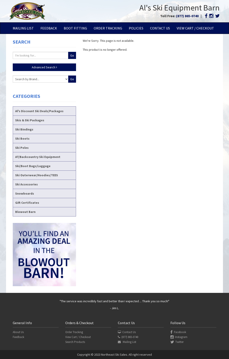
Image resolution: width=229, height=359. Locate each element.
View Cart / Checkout (195, 28)
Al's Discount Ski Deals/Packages (39, 111)
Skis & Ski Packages (29, 120)
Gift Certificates (27, 203)
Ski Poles (22, 148)
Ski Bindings (24, 129)
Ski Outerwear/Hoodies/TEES (36, 175)
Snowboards (24, 193)
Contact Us (160, 28)
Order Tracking (108, 28)
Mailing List (23, 28)
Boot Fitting (75, 28)
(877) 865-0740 (187, 16)
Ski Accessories (26, 184)
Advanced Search (44, 67)
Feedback (48, 28)
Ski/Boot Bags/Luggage (33, 166)
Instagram (181, 337)
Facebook (180, 332)
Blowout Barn (25, 212)
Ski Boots (22, 138)
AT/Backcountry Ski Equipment (37, 157)
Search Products (75, 342)
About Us (18, 332)
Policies (136, 28)
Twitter (179, 342)
